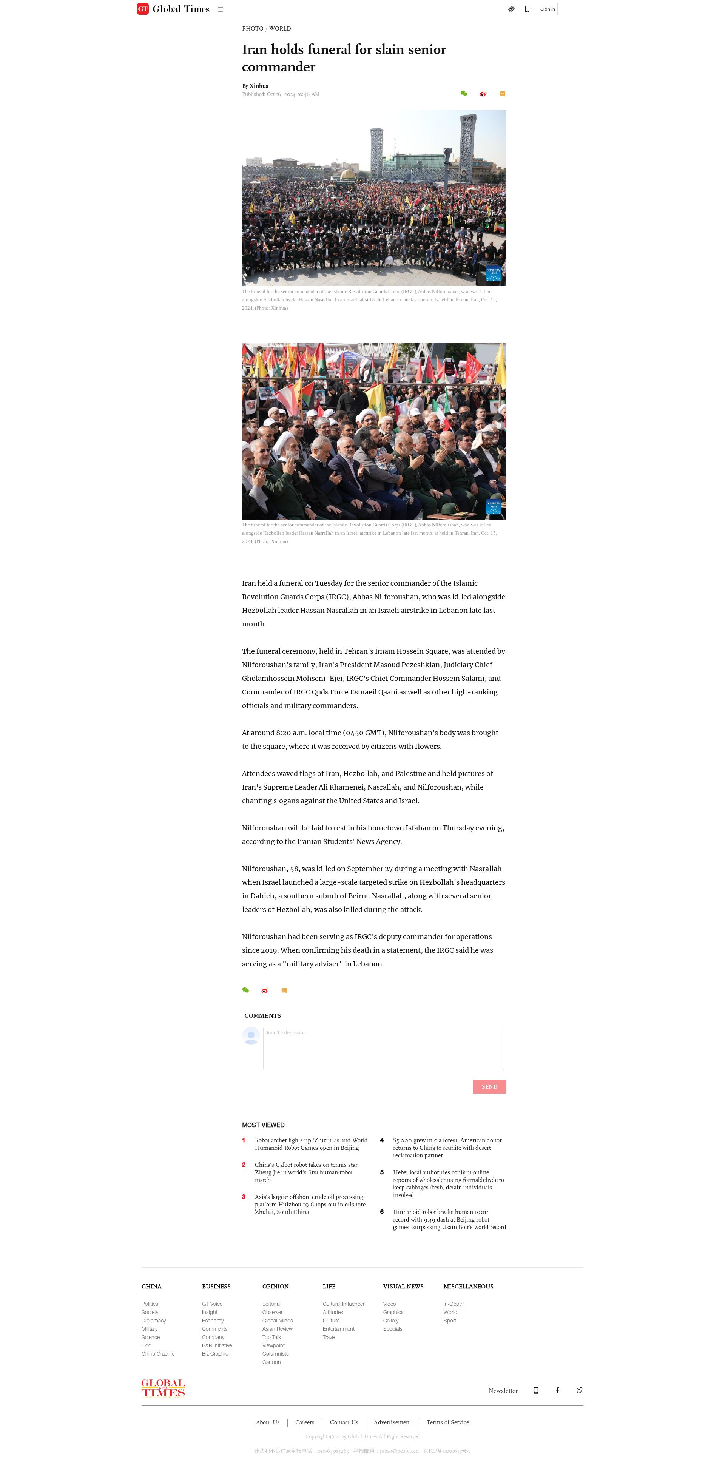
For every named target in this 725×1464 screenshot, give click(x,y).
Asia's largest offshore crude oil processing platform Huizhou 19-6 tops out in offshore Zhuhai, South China (310, 1204)
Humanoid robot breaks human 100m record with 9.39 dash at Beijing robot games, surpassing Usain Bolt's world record (449, 1219)
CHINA (152, 1286)
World (450, 1312)
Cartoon (271, 1362)
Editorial (271, 1303)
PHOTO (253, 28)
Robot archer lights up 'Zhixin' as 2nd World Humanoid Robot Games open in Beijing (311, 1144)
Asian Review (277, 1328)
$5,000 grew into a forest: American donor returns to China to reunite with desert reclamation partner (447, 1148)
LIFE (329, 1286)
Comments (215, 1328)
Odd (146, 1345)
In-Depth (454, 1303)
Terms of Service (448, 1422)
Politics (150, 1303)
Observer (272, 1312)
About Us (268, 1422)
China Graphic (158, 1353)
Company (213, 1337)
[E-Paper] (511, 10)
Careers (305, 1422)
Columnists (275, 1353)
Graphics (393, 1312)
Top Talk (271, 1337)
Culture (331, 1320)
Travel (329, 1337)
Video (389, 1303)
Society (150, 1312)
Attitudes (333, 1312)
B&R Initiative (217, 1345)
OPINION (275, 1286)
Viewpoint (273, 1345)
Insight (210, 1312)
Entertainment (339, 1328)
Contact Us (344, 1422)
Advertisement (392, 1422)
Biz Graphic (215, 1353)
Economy (213, 1320)
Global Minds (277, 1320)
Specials (393, 1328)
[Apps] (524, 10)
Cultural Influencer (343, 1303)
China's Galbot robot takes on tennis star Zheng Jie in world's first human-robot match (306, 1172)
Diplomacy (154, 1320)
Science (151, 1337)
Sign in (547, 9)
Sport (450, 1320)
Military (149, 1328)
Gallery (390, 1320)
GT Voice (212, 1303)
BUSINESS (216, 1286)
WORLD (280, 28)
